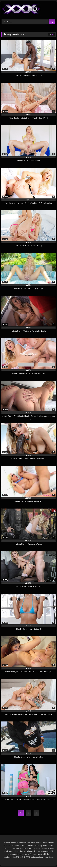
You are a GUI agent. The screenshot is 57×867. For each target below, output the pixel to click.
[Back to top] (49, 859)
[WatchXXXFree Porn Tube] (23, 10)
